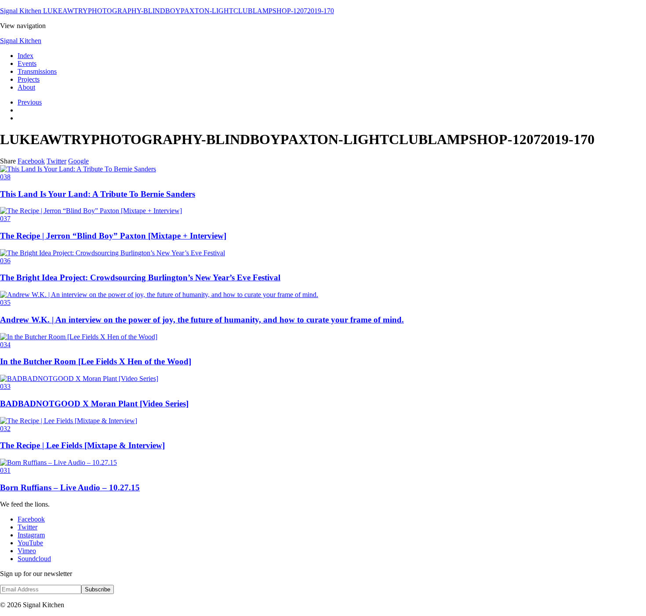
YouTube (30, 543)
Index (25, 55)
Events (27, 63)
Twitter (56, 161)
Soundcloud (34, 558)
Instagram (31, 535)
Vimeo (27, 550)
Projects (29, 79)
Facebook (31, 161)
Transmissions (37, 71)
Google (78, 161)
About (26, 87)
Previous (30, 102)
